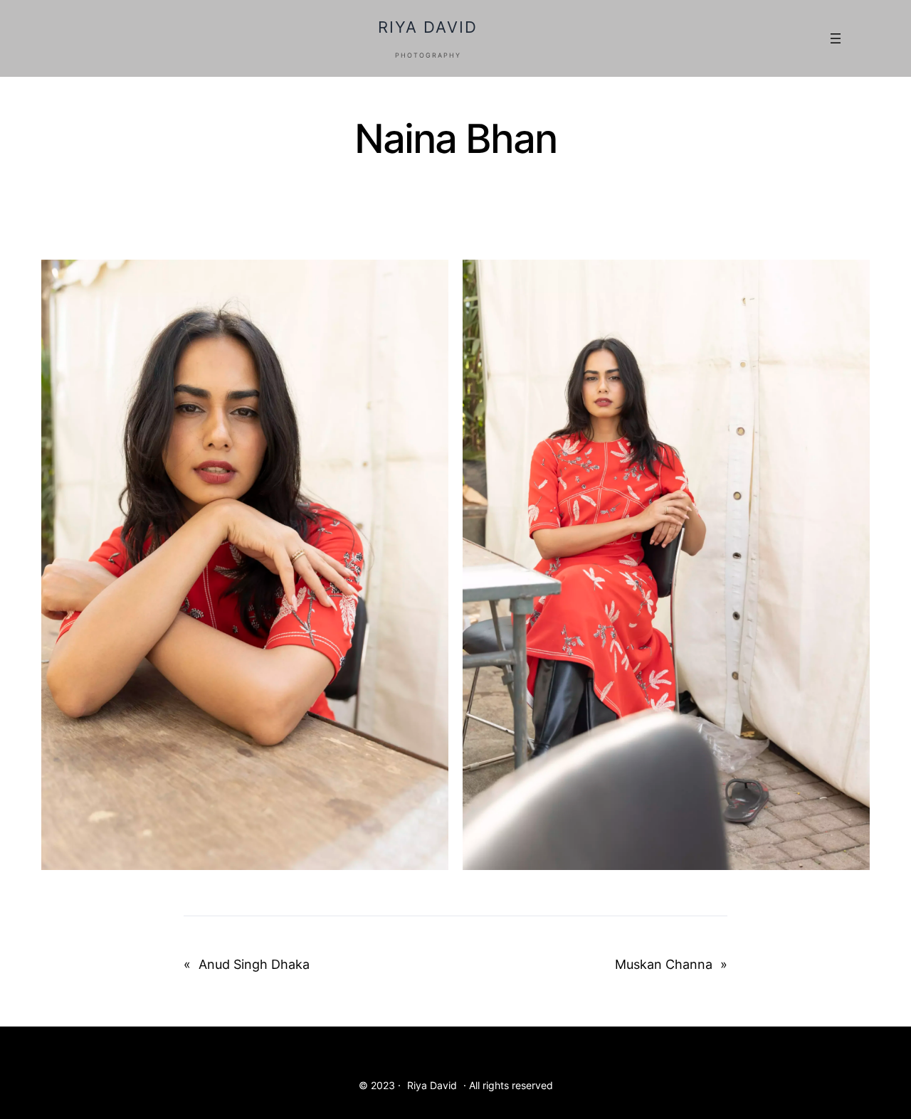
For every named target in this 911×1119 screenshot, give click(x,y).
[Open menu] (835, 38)
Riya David (428, 27)
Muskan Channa (663, 964)
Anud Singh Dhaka (254, 964)
